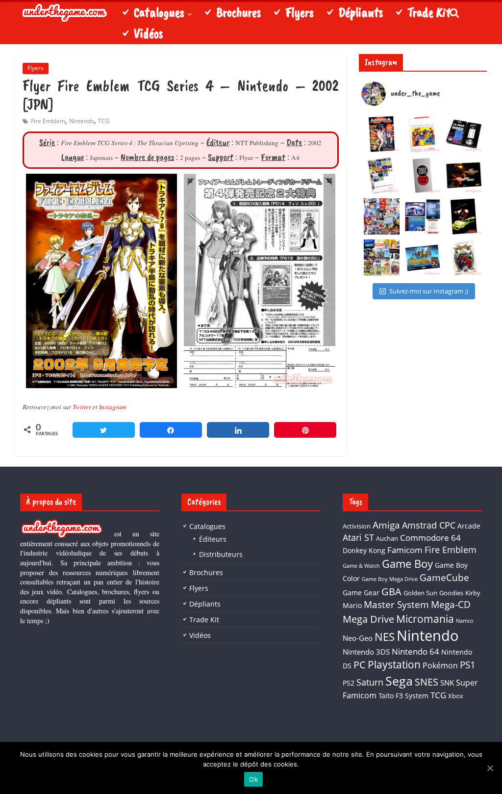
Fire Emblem (48, 121)
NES (385, 637)
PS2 (348, 683)
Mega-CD (451, 604)
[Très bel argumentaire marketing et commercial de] (464, 175)
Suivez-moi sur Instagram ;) (428, 291)
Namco (465, 620)
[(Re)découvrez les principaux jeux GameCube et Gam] (382, 175)
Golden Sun (420, 592)
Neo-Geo (358, 638)
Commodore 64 (430, 537)
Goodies (451, 592)
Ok (253, 779)
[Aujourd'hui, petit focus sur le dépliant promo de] (464, 216)
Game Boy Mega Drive (390, 579)
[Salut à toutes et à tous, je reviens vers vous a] (422, 257)
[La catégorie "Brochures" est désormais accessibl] (382, 257)
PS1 (468, 665)
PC (359, 664)
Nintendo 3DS (366, 652)
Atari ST (358, 537)
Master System (396, 604)
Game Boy (407, 563)
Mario (352, 605)
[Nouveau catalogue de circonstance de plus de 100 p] (422, 134)
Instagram (112, 406)
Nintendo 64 (415, 651)
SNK (447, 683)
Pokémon (440, 665)
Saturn (369, 682)
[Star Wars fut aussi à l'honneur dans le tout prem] (382, 134)
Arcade (468, 525)
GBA (391, 591)
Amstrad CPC (428, 525)
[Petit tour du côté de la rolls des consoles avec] (422, 175)
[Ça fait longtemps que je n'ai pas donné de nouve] (422, 216)
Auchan (387, 538)
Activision (357, 526)
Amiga (386, 525)
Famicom (405, 550)
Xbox (455, 695)
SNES (426, 681)
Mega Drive (368, 619)
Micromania (425, 618)
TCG (104, 121)
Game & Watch (361, 565)
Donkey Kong (364, 550)
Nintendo (81, 121)
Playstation (394, 664)
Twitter (82, 406)
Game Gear (361, 592)
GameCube (444, 577)
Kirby (472, 592)
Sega (399, 680)
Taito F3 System (403, 695)
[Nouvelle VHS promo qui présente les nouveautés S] (464, 134)
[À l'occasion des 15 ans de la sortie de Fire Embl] (464, 257)
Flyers (35, 68)
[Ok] (490, 768)
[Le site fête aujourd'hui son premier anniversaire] (382, 216)
